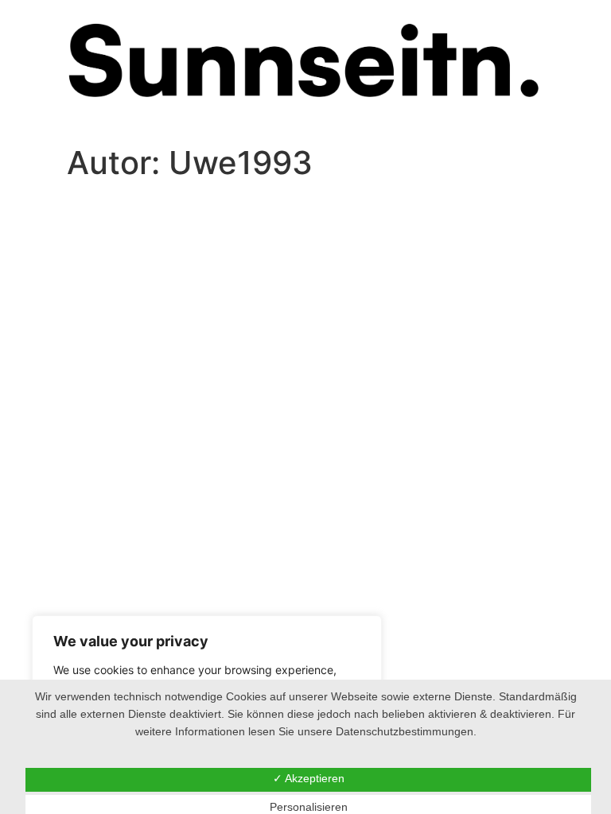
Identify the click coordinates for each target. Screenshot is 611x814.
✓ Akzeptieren (308, 778)
